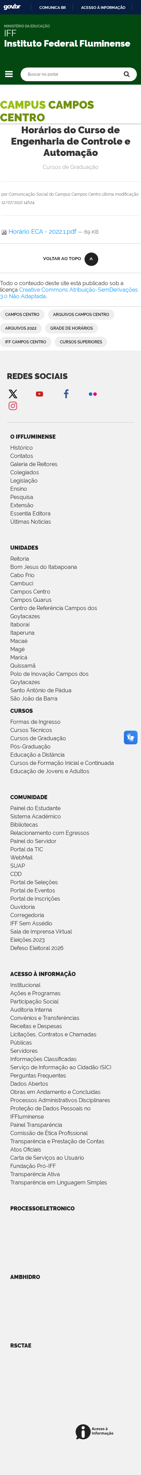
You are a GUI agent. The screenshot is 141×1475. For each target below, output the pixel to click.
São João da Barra (33, 698)
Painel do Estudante (35, 808)
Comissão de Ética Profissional (49, 1133)
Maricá (18, 657)
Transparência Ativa (35, 1174)
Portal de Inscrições (35, 898)
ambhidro (25, 1277)
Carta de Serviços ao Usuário (47, 1158)
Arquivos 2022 (21, 328)
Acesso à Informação (43, 974)
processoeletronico (42, 1208)
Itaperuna (22, 633)
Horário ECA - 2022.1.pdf (42, 231)
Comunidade (29, 797)
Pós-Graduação (30, 746)
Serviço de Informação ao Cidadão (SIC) (60, 1067)
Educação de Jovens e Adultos (49, 771)
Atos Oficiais (25, 1149)
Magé (17, 649)
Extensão (22, 505)
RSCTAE (20, 1345)
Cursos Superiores (81, 342)
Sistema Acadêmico (35, 816)
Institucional (25, 985)
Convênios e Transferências (44, 1018)
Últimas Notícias (30, 522)
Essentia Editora (30, 513)
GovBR (12, 7)
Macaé (18, 641)
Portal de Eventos (32, 890)
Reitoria (19, 559)
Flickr (93, 393)
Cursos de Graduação (38, 738)
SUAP (17, 866)
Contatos (21, 456)
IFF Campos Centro (25, 342)
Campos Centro (22, 314)
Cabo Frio (22, 575)
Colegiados (24, 472)
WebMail (21, 857)
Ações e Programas (35, 993)
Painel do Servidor (33, 841)
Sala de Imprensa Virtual (41, 931)
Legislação (24, 480)
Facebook (66, 393)
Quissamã (23, 665)
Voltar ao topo (62, 258)
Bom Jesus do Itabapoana (43, 567)
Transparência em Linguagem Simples (58, 1182)
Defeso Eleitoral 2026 (37, 948)
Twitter (12, 393)
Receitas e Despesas (36, 1026)
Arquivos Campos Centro (81, 314)
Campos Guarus (31, 600)
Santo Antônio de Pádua (41, 690)
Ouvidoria (22, 907)
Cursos (21, 711)
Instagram (12, 405)
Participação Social (34, 1001)
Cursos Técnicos (31, 730)
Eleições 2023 (27, 940)
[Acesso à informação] (96, 1432)
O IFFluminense (33, 437)
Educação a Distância (37, 755)
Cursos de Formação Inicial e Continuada (62, 763)
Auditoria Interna (31, 1010)
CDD (16, 874)
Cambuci (21, 583)
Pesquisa (21, 497)
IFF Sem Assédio (31, 923)
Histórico (21, 447)
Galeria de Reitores (33, 464)
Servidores (24, 1051)
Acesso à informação (103, 7)
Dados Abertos (29, 1084)
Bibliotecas (24, 824)
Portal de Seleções (34, 882)
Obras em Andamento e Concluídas (55, 1092)
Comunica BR (52, 7)
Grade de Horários (71, 328)
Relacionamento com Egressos (49, 833)
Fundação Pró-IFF (33, 1166)
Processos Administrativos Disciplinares (60, 1100)
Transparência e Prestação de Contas (57, 1141)
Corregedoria (27, 915)
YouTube (39, 393)
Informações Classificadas (43, 1059)
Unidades (24, 548)
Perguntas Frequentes (38, 1075)
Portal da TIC (26, 849)
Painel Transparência (36, 1125)
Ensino (18, 489)
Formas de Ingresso (35, 722)
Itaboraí (19, 624)
